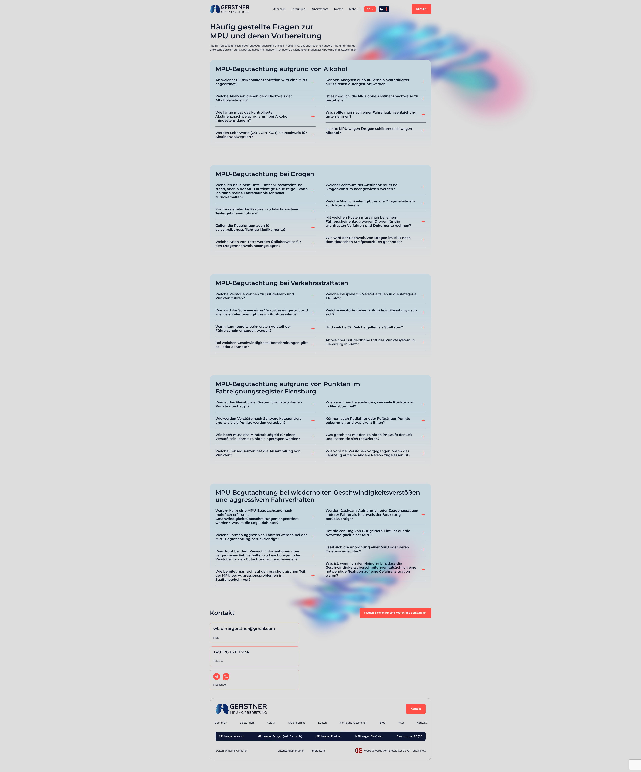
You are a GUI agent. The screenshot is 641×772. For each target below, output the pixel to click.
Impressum (318, 750)
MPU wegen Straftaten (369, 736)
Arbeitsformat (319, 9)
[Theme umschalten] (384, 9)
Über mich (279, 9)
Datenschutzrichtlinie (290, 750)
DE (368, 9)
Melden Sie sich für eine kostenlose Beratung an (395, 612)
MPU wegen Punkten (329, 736)
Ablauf (271, 722)
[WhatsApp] (226, 676)
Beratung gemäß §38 (409, 736)
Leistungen (298, 9)
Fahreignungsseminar (353, 722)
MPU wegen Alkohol (231, 736)
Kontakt (421, 8)
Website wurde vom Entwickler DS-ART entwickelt (394, 750)
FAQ (401, 722)
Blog (382, 722)
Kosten (338, 9)
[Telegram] (216, 676)
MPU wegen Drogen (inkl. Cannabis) (280, 736)
